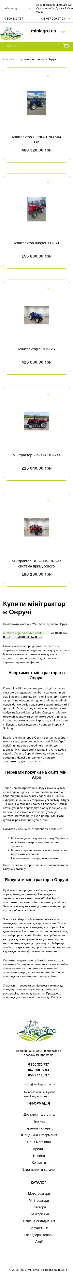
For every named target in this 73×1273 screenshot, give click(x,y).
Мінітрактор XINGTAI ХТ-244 (37, 455)
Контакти (39, 1163)
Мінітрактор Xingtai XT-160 (36, 243)
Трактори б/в (39, 1214)
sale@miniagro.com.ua (40, 1084)
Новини (39, 1156)
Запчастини (39, 1228)
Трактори (39, 1207)
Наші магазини (39, 1142)
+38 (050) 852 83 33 (29, 637)
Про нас (39, 1121)
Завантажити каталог (39, 1169)
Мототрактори (39, 1194)
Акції (39, 1242)
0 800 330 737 (13, 18)
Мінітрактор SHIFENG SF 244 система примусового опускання (36, 566)
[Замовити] (66, 46)
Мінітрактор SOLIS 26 (36, 349)
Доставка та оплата (39, 1114)
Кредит (39, 1149)
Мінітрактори (39, 1200)
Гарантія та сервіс (39, 1128)
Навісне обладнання (39, 1221)
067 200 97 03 (38, 1070)
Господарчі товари (39, 1235)
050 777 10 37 (38, 1075)
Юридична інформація (39, 1135)
